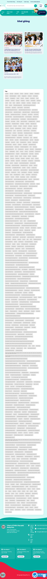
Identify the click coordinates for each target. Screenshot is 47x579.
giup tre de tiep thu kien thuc (11, 278)
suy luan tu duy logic (37, 193)
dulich (19, 95)
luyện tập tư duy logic (28, 193)
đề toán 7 (20, 432)
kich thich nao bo (31, 195)
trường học (17, 146)
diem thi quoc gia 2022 (10, 181)
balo (29, 345)
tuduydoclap (37, 160)
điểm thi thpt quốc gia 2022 (10, 188)
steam (12, 493)
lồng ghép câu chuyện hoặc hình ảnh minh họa (19, 283)
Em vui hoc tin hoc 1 (33, 486)
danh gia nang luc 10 (14, 468)
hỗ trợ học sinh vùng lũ (9, 320)
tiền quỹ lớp (8, 246)
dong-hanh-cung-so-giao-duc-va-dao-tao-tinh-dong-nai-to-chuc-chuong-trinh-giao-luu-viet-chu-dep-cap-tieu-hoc (23, 440)
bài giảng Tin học (32, 121)
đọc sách (13, 142)
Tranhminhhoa (12, 500)
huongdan (12, 484)
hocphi (15, 241)
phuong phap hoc (14, 200)
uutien (28, 176)
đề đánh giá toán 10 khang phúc (20, 470)
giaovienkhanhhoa (18, 271)
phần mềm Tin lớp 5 (35, 112)
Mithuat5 (23, 502)
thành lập (12, 160)
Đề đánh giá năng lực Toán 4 (26, 484)
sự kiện (7, 93)
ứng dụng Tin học (9, 130)
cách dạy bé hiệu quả (35, 202)
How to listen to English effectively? (32, 308)
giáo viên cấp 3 (23, 237)
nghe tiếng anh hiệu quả (10, 308)
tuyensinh (7, 176)
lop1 (10, 102)
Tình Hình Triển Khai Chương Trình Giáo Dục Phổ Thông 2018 (16, 338)
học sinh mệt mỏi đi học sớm (20, 253)
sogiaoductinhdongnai (31, 444)
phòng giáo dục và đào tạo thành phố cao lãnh (22, 479)
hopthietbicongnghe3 (9, 327)
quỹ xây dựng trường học (29, 246)
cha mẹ (21, 151)
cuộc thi (23, 509)
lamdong (38, 100)
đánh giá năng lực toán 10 (34, 463)
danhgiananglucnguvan (32, 411)
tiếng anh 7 (22, 423)
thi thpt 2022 (33, 176)
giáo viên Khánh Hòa (9, 271)
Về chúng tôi (19, 1)
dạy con (35, 126)
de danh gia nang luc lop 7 (30, 428)
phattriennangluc (13, 95)
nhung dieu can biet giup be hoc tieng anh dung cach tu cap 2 (16, 262)
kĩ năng (25, 156)
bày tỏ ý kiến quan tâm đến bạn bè (12, 297)
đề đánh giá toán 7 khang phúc (11, 432)
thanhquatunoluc (17, 411)
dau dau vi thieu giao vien (10, 234)
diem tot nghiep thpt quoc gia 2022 (20, 179)
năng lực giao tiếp (24, 153)
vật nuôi (7, 128)
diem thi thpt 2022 (9, 179)
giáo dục (26, 93)
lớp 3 (21, 220)
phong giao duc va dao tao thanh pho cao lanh (14, 481)
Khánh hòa (32, 274)
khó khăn (27, 158)
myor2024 (22, 493)
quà (31, 137)
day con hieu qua (37, 204)
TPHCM (17, 176)
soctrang (28, 102)
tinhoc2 (31, 507)
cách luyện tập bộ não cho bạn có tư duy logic (14, 193)
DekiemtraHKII (8, 230)
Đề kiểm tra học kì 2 (37, 239)
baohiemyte (21, 241)
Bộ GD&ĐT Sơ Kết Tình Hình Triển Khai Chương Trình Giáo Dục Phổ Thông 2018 (19, 341)
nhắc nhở (11, 139)
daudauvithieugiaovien (31, 234)
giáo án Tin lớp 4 (8, 126)
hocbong (38, 311)
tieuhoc (27, 100)
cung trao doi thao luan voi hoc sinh (12, 281)
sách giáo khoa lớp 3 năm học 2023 (31, 223)
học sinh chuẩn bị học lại (29, 213)
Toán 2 (33, 488)
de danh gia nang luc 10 (33, 449)
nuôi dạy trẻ (14, 172)
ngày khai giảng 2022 (9, 218)
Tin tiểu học (24, 114)
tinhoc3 (36, 507)
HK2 (31, 239)
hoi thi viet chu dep (24, 458)
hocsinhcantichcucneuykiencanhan (28, 294)
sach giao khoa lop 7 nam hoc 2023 (12, 227)
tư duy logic (27, 190)
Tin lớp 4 (15, 126)
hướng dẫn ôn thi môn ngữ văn (24, 402)
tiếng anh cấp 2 (32, 269)
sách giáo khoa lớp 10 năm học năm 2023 (29, 225)
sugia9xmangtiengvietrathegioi (11, 409)
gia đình (35, 165)
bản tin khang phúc (33, 365)
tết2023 (7, 374)
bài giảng (22, 123)
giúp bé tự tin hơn (21, 334)
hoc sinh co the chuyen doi (33, 367)
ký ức (32, 158)
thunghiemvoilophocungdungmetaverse (13, 315)
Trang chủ (2, 12)
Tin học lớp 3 (8, 107)
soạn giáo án (8, 123)
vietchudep (33, 100)
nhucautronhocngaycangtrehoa (11, 395)
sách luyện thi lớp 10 (34, 402)
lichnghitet (33, 374)
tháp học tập (35, 142)
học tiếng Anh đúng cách (33, 262)
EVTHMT (29, 498)
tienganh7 (20, 418)
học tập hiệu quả (8, 197)
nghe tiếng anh (26, 311)
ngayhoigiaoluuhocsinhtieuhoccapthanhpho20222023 (15, 477)
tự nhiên (23, 167)
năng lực (7, 158)
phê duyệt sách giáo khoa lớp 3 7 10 (12, 220)
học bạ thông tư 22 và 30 (32, 299)
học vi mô (12, 386)
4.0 (30, 146)
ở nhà (11, 174)
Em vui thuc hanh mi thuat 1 (21, 498)
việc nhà (11, 128)
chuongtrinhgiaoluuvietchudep (11, 449)
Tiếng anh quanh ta (13, 311)
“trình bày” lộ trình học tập (19, 384)
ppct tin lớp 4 (26, 107)
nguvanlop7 (24, 411)
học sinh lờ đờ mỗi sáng (23, 257)
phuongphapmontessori (10, 153)
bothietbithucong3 (26, 322)
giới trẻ (7, 174)
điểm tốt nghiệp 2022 (9, 190)
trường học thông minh (10, 149)
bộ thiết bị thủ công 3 (29, 320)
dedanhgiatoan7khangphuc (21, 430)
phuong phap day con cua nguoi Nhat (21, 183)
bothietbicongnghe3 (17, 322)
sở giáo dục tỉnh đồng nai (10, 444)
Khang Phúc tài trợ (24, 165)
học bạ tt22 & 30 (15, 301)
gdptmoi (18, 102)
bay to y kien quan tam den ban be (26, 297)
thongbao (34, 102)
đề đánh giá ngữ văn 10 (19, 451)
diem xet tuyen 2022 (14, 186)
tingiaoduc (38, 269)
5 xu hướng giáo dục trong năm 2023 (12, 379)
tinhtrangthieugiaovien (21, 234)
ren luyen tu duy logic (9, 195)
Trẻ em (21, 93)
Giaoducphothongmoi (24, 139)
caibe (35, 491)
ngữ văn (11, 156)
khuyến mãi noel (19, 348)
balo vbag (38, 345)
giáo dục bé (32, 183)
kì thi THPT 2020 (9, 116)
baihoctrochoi (23, 391)
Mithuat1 (32, 495)
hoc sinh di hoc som (9, 253)
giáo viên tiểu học (31, 237)
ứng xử (7, 139)
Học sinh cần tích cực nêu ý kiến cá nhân (13, 294)
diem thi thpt (19, 188)
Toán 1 (10, 491)
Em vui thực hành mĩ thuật (10, 498)
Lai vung (13, 458)
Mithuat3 (7, 505)
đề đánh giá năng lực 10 (22, 449)
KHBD (27, 486)
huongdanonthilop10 (32, 395)
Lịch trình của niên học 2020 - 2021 (11, 74)
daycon (7, 98)
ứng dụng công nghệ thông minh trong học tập (27, 363)
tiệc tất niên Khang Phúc (24, 163)
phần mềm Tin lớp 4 (26, 112)
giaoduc (26, 149)
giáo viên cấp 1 (8, 237)
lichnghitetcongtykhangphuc (16, 374)
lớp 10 (21, 156)
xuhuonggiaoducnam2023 (10, 381)
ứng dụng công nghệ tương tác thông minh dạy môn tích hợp (16, 358)
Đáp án (29, 488)
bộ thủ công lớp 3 (9, 322)
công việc (16, 93)
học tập (11, 93)
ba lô (33, 345)
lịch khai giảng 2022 (15, 216)
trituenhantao (20, 149)
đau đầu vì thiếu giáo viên (27, 232)
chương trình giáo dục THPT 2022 (12, 211)
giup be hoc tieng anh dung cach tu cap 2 (13, 269)
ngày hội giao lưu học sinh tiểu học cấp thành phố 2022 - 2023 (29, 472)
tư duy (7, 151)
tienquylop (14, 246)
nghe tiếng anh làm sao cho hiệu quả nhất (28, 306)
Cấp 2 (23, 174)
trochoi (28, 167)
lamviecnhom (27, 290)
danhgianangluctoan (9, 470)
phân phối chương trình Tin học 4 (11, 109)
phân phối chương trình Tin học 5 (24, 109)
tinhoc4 (7, 509)
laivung (18, 458)
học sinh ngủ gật (18, 255)
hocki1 (24, 239)
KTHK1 (19, 491)
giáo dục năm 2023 (20, 381)
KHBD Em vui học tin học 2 (21, 488)
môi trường (28, 174)
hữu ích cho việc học (27, 197)
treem (18, 98)
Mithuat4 (33, 505)
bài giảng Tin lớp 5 (15, 123)
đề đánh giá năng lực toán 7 (10, 428)
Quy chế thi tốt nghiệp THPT (19, 116)
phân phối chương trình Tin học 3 (29, 105)
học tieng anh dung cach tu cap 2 (11, 267)
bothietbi (33, 322)
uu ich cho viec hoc (36, 197)
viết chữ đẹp (8, 165)
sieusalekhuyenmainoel (10, 350)
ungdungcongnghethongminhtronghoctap (13, 365)
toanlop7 (36, 432)
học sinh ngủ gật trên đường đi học (29, 255)
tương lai (19, 144)
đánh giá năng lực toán (24, 468)
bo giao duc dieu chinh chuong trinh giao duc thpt (14, 213)
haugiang (22, 100)
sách (17, 142)
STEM (18, 121)
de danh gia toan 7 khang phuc (33, 430)
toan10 (32, 465)
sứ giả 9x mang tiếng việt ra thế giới (23, 407)
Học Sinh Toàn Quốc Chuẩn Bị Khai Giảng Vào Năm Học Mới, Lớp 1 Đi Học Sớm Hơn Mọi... (33, 50)
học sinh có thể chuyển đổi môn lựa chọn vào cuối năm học (16, 367)
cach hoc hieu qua (26, 202)
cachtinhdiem (23, 119)
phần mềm (34, 128)
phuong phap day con (9, 183)
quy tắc (31, 139)
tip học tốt (7, 200)
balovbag (7, 348)
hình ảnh (29, 142)
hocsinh (12, 176)
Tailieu (18, 502)
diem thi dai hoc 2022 (19, 181)
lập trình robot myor (9, 495)
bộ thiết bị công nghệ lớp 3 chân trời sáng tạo (14, 331)
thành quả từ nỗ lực (9, 411)
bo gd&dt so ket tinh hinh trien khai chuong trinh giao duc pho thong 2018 (18, 343)
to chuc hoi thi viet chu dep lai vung (26, 461)
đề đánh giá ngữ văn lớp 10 (20, 454)
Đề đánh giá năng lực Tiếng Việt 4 (18, 486)
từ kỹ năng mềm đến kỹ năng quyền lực (12, 388)
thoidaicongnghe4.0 (24, 146)
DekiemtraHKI (15, 230)
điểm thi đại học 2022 (28, 188)
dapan (17, 484)
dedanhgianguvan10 (28, 451)
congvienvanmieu (9, 479)
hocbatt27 (7, 299)
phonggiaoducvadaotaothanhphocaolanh (31, 481)
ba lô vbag (13, 348)
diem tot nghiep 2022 (19, 190)
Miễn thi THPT (35, 116)
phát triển (18, 160)
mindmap (7, 283)
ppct (14, 130)
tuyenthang (23, 176)
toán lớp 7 (31, 432)
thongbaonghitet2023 (34, 372)
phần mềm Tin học (9, 112)
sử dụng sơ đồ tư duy (24, 281)
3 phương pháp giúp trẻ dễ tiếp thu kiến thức (30, 276)
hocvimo (7, 386)
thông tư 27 (38, 213)
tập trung (17, 158)
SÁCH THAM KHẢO (9, 12)
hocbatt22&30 (14, 299)
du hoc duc (8, 172)
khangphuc (37, 93)
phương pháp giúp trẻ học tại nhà (34, 283)
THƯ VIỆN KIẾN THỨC (24, 12)
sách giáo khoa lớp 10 (19, 223)
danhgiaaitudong (29, 384)
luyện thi (36, 153)
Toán (19, 172)
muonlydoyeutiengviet (34, 409)
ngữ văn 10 (7, 456)
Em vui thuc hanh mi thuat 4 (10, 507)
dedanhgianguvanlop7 (35, 414)
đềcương (14, 239)
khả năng (22, 158)
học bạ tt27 (8, 301)
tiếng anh (20, 311)
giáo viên (21, 230)
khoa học (31, 149)
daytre (7, 163)
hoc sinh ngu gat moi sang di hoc (11, 257)
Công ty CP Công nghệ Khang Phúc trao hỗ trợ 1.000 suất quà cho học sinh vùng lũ (20, 318)
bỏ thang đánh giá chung (24, 301)
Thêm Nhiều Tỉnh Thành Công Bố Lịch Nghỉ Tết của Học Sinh (16, 345)
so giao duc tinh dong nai (21, 444)
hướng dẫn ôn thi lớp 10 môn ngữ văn (12, 400)
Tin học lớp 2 (33, 130)
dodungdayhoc (38, 509)
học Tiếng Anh (24, 269)
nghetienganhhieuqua (19, 308)
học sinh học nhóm (18, 292)
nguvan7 (15, 414)
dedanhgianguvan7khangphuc (23, 414)
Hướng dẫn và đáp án (36, 484)
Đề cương (22, 227)
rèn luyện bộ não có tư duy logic (20, 195)
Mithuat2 (32, 500)
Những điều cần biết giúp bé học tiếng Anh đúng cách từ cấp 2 (17, 260)
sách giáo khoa (23, 142)
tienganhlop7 (26, 418)
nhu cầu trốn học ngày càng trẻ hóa (27, 393)
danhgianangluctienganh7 (35, 418)
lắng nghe (36, 139)
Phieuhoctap (35, 498)
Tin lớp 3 (20, 126)
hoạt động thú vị (17, 174)
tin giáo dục (34, 167)
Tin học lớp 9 (21, 135)
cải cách (16, 139)
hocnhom (30, 292)
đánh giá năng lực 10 (28, 456)
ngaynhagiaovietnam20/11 (10, 137)
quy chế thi (30, 114)
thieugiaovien (8, 232)
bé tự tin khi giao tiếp (9, 336)
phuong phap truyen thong (10, 202)
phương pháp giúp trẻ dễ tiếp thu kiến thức (13, 276)
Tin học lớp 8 (14, 135)
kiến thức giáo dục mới (10, 255)
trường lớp (34, 156)
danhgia (17, 100)
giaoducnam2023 (29, 381)
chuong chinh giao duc (19, 209)
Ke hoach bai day (20, 507)
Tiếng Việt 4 (8, 486)
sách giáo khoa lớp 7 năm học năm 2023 (13, 225)
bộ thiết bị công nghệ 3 (19, 320)
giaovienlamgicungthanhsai (23, 274)
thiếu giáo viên (27, 230)
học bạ (35, 297)
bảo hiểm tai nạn (20, 246)
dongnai (27, 98)
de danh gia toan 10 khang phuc (33, 470)
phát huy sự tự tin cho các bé (11, 334)
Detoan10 (27, 227)
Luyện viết (7, 119)
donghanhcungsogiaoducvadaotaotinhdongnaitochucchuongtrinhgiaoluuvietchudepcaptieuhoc (23, 442)
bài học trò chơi (16, 391)
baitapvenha (19, 137)
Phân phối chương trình (18, 105)
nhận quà (35, 137)
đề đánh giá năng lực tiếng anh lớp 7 (25, 421)
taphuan (31, 93)
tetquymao (8, 377)
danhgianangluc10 (20, 456)
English (7, 311)
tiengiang (23, 102)
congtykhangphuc (26, 374)
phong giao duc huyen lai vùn (23, 463)
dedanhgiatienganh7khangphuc (11, 418)
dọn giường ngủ (18, 128)
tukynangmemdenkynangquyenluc (27, 388)
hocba (39, 297)
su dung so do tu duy (33, 281)
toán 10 (28, 465)
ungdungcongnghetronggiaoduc (11, 363)
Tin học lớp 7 (8, 135)
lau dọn (24, 128)
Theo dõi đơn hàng (11, 1)
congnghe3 (8, 329)
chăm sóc (29, 128)
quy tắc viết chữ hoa (15, 119)
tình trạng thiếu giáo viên (16, 232)
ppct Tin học (19, 130)
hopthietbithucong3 (19, 327)
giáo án (38, 121)
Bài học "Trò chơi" (9, 391)
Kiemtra (38, 488)
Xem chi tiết (4, 556)
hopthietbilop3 (27, 327)
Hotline (35, 1)
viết (27, 491)
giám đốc (7, 160)
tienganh (32, 311)
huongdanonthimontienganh (19, 404)
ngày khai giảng (24, 216)
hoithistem (7, 493)
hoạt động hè (24, 172)
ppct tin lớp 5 (34, 109)
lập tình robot (34, 493)
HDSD (28, 500)
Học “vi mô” (36, 384)
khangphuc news (25, 365)
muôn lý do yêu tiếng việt (23, 409)
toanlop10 (7, 468)
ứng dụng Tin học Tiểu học (15, 114)
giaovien (33, 230)
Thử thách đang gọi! (41, 13)
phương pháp (12, 151)
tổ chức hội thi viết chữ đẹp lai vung (12, 461)
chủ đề (29, 156)
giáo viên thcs (38, 237)
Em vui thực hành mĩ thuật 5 (32, 502)
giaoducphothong (32, 144)
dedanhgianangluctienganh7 (22, 416)
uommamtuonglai (30, 509)
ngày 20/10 (18, 248)
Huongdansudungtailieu (21, 500)
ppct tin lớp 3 (20, 107)
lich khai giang (31, 216)
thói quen (30, 126)
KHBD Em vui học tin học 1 (10, 488)
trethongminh (24, 160)
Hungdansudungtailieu (26, 505)
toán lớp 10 (38, 465)
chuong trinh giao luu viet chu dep (25, 447)
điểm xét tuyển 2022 (23, 186)
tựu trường (13, 121)
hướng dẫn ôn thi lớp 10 (23, 395)
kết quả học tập (8, 144)
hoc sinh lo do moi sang (33, 257)
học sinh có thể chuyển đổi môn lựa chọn (13, 372)
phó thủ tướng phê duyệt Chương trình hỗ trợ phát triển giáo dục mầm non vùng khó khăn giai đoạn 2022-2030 (23, 356)
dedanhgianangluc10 (9, 451)
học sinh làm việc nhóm (35, 290)
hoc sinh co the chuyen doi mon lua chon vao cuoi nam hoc (16, 370)
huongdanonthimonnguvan (10, 407)
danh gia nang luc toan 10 (20, 465)
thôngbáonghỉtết (25, 372)
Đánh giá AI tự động (9, 384)
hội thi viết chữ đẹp (15, 165)
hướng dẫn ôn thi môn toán (25, 400)
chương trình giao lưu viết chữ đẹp (12, 447)
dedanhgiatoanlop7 (20, 428)
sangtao (16, 163)
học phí (35, 241)
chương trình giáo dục (9, 209)
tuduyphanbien (38, 149)
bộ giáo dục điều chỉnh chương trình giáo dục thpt (28, 211)
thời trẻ (36, 158)
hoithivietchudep (33, 458)
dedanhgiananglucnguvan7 (10, 416)
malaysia (29, 95)
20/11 (26, 135)
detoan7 (19, 239)
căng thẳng (36, 172)
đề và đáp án (33, 227)
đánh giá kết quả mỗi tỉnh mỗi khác (12, 304)
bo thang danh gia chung (34, 301)
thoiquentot (30, 160)
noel (25, 348)
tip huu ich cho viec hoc (17, 197)
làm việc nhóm (8, 167)
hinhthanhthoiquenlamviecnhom (11, 290)
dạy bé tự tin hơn (29, 334)
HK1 (27, 239)
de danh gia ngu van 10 (10, 454)
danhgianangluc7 (9, 414)
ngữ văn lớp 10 (36, 456)
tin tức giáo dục (37, 381)
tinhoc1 (26, 507)
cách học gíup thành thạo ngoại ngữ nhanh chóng (23, 336)
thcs (37, 98)
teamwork (21, 290)
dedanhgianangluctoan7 (22, 425)
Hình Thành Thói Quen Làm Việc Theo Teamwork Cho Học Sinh (17, 285)
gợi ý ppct (14, 107)
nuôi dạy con (34, 174)
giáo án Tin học (26, 130)
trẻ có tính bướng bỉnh (16, 204)
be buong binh (8, 204)
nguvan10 (13, 456)
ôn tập (16, 156)
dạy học (14, 144)
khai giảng (7, 121)
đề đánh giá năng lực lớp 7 (10, 430)
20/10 (23, 248)
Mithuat (27, 495)
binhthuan (7, 100)
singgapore (24, 95)
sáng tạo (12, 158)
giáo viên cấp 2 (15, 237)
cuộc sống (31, 153)
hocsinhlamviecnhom (9, 292)
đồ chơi (30, 165)
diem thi (30, 179)
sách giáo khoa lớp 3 (31, 220)
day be (38, 183)
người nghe (7, 142)
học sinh (7, 156)
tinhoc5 (11, 509)
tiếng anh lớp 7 (28, 423)
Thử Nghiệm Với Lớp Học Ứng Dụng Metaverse (25, 313)
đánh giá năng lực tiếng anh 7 (11, 425)
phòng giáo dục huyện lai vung (11, 463)
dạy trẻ (7, 186)
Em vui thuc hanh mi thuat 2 (10, 502)
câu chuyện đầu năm (28, 241)
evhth (7, 102)
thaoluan (12, 100)
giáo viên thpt (8, 239)
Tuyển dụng (26, 1)
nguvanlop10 (8, 458)
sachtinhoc (32, 98)
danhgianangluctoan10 (10, 465)
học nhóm (25, 292)
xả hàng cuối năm (19, 350)
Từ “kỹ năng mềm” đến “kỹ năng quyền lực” (23, 386)
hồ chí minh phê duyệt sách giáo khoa (21, 218)
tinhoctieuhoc (17, 509)
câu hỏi (26, 151)
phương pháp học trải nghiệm (25, 200)
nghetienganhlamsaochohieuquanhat (12, 306)
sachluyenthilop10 (9, 404)
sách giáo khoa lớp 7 (9, 223)
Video (7, 500)
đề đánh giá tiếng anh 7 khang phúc (12, 423)
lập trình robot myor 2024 (19, 495)
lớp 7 (25, 220)
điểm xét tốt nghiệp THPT (32, 119)
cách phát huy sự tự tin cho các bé (30, 331)
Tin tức (33, 12)
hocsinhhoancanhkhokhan (10, 313)
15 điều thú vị (37, 151)
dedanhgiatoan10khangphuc (11, 472)
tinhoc (7, 95)
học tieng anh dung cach (10, 264)
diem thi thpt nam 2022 (29, 181)
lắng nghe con (33, 123)
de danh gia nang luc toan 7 (33, 425)
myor (17, 493)
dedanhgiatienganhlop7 (33, 416)
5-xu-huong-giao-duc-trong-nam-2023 (19, 377)
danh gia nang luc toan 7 (10, 437)
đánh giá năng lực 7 (36, 423)
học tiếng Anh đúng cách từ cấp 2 (22, 264)
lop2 (14, 102)
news (38, 318)
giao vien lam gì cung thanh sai (11, 274)
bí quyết (17, 153)
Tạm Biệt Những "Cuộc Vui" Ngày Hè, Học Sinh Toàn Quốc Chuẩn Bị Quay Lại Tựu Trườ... (12, 50)
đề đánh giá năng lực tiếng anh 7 (11, 421)
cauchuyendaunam (9, 241)
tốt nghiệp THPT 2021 (16, 167)
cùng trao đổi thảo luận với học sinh (24, 278)
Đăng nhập (41, 5)
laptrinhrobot (28, 493)
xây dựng (34, 146)
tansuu (10, 105)
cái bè (31, 491)
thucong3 (33, 327)
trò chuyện (31, 151)
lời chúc (30, 135)
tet (38, 102)
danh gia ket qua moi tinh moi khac (26, 304)
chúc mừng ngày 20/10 (30, 248)
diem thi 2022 (36, 179)
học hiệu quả (19, 202)
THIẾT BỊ (18, 12)
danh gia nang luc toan (34, 468)
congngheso (12, 98)
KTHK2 (23, 491)
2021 (6, 105)
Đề (6, 491)
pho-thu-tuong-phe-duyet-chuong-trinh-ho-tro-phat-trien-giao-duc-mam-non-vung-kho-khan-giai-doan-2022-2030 (23, 353)
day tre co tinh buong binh (27, 204)
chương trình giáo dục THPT (30, 209)
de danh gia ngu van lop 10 (31, 454)
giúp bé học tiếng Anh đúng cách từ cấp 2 (26, 267)
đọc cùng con (26, 137)
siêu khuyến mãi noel (31, 348)
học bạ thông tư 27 (22, 299)
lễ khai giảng (8, 216)
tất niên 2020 (32, 163)
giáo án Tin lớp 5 (24, 121)
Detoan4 (7, 484)
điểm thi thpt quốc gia (33, 186)
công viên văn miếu (30, 477)
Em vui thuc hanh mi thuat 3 (15, 505)
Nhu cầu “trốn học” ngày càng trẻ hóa (12, 393)
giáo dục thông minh (9, 146)
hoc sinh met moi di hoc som (32, 253)
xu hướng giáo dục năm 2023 (26, 379)
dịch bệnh (30, 172)
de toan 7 (25, 432)
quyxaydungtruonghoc (10, 248)
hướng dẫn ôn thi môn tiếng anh (11, 402)
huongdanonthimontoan (30, 404)
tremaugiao (35, 95)
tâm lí (17, 151)
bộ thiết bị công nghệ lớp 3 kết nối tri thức (19, 329)
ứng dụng (7, 114)
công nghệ (25, 144)
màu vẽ (11, 163)
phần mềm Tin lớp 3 (17, 112)
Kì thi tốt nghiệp (28, 116)
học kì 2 (39, 227)
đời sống (27, 123)
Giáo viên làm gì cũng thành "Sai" (29, 271)
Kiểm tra (14, 491)
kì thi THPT (36, 114)
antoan (22, 98)
